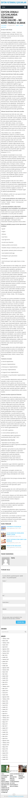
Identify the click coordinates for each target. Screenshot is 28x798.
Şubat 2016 (5, 753)
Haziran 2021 (5, 659)
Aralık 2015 (5, 757)
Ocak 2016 (5, 755)
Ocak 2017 (5, 730)
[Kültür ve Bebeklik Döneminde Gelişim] (23, 768)
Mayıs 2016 (5, 746)
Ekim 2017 (4, 711)
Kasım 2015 (5, 759)
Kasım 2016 (5, 734)
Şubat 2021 (5, 661)
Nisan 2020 (5, 672)
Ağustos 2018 (5, 696)
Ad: (3, 595)
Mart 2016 (4, 751)
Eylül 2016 (4, 738)
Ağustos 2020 (5, 667)
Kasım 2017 (5, 709)
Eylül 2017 (4, 713)
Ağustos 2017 (5, 715)
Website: (4, 609)
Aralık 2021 (5, 657)
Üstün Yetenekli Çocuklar (15, 796)
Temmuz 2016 (5, 742)
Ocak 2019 (5, 692)
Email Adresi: (5, 602)
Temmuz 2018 (5, 699)
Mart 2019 (4, 688)
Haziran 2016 (5, 744)
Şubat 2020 (5, 676)
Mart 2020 (4, 674)
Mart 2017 (4, 726)
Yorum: (4, 581)
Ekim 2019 (4, 682)
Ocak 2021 (5, 663)
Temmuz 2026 (5, 638)
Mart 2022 (4, 655)
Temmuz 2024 (5, 651)
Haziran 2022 (5, 653)
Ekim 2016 (4, 736)
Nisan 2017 (5, 724)
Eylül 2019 (4, 684)
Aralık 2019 (5, 678)
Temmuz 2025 (5, 642)
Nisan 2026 (5, 640)
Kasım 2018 (5, 694)
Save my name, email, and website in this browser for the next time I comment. (12, 618)
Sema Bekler (4, 25)
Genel (17, 25)
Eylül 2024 (4, 647)
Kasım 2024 (5, 644)
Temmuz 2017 (5, 717)
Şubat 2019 (5, 690)
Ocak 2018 (5, 705)
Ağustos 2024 (5, 649)
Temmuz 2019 (5, 686)
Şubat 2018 (5, 703)
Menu (3, 7)
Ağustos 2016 (5, 740)
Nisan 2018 (5, 701)
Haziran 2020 (5, 669)
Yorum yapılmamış (11, 528)
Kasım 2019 (5, 680)
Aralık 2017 (5, 707)
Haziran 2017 (5, 719)
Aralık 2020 (5, 665)
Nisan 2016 (5, 749)
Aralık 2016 (5, 732)
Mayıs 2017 (5, 721)
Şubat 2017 (5, 728)
